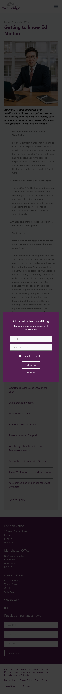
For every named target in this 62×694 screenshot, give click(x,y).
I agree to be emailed (32, 356)
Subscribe (31, 365)
